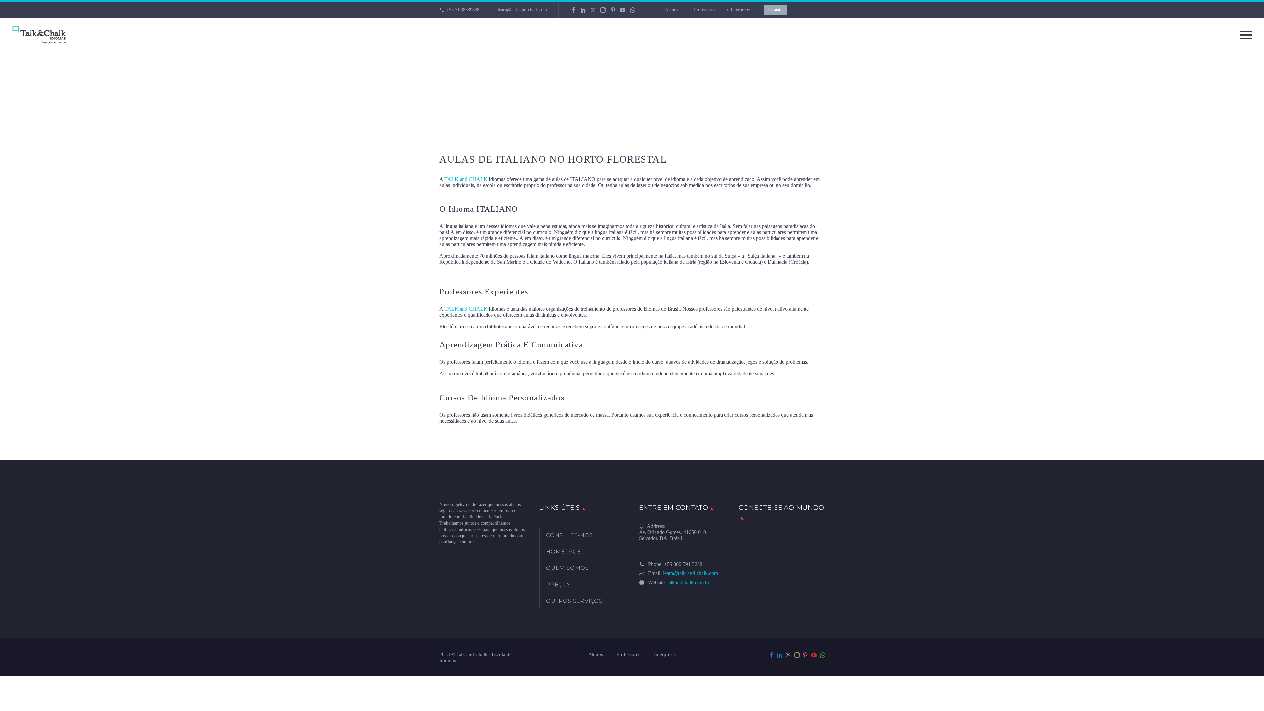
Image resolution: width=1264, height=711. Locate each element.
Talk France (451, 273)
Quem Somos (567, 568)
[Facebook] (573, 10)
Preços (558, 584)
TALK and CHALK (465, 179)
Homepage (563, 551)
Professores (704, 9)
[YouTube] (623, 10)
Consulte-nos (569, 535)
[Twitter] (593, 10)
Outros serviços (574, 601)
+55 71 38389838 (462, 9)
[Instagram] (603, 10)
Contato (775, 9)
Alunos (671, 9)
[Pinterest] (613, 10)
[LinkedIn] (583, 10)
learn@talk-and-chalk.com (522, 9)
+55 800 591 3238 (683, 564)
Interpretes (740, 9)
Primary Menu (1246, 35)
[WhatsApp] (633, 10)
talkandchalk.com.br (688, 582)
